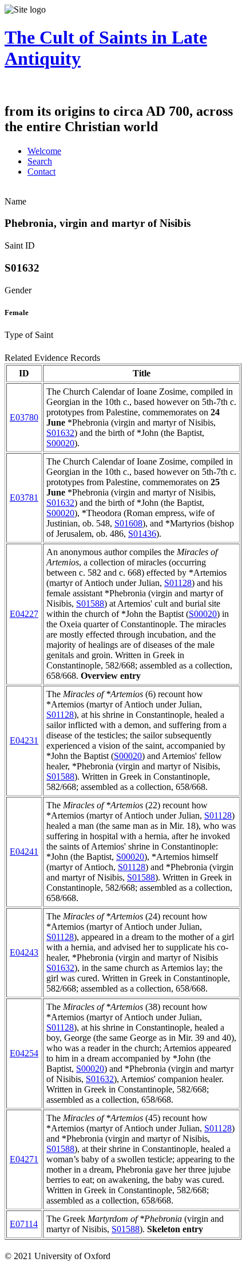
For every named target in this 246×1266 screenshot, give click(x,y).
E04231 (24, 740)
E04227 (24, 614)
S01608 (128, 523)
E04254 (24, 1053)
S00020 (60, 443)
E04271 (24, 1159)
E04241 (24, 851)
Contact (41, 171)
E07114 (24, 1224)
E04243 (24, 952)
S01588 (90, 603)
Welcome (44, 151)
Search (39, 161)
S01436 (142, 533)
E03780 (24, 417)
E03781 (24, 497)
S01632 (60, 433)
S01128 (178, 583)
